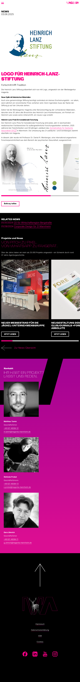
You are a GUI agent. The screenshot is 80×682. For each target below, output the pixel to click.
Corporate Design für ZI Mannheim (32, 226)
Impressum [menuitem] (40, 624)
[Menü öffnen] (2, 3)
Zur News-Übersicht (25, 347)
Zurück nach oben (40, 588)
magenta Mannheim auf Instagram (55, 654)
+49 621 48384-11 (11, 539)
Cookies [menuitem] (40, 642)
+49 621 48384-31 (11, 428)
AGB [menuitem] (40, 636)
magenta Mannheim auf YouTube (45, 654)
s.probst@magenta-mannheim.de (17, 487)
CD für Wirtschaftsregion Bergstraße (33, 222)
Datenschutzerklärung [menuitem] (40, 630)
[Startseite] (73, 3)
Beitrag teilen (10, 204)
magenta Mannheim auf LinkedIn (35, 654)
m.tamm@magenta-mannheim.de (17, 432)
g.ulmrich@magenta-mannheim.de (18, 543)
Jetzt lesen (10, 334)
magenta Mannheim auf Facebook (25, 654)
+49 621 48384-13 (11, 484)
